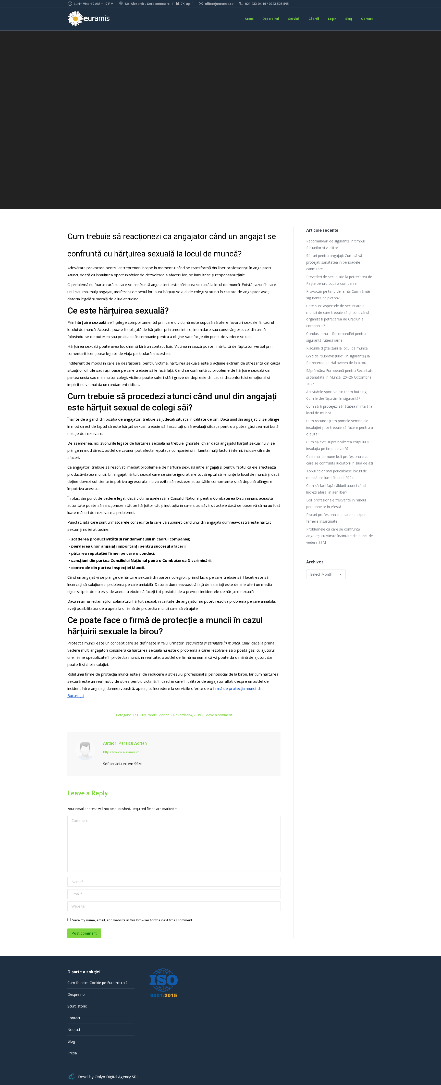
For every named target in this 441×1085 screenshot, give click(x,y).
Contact (73, 1017)
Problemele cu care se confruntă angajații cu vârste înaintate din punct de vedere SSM (339, 536)
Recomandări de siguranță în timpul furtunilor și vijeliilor (335, 244)
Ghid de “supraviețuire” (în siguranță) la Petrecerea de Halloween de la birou (338, 359)
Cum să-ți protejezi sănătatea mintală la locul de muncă (339, 409)
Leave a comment (218, 715)
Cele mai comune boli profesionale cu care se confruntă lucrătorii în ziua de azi (339, 460)
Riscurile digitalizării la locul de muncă (337, 348)
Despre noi (76, 994)
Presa (72, 1053)
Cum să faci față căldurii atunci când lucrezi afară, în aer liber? (336, 489)
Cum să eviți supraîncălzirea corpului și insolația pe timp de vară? (338, 445)
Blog (135, 715)
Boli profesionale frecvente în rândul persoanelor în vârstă (336, 503)
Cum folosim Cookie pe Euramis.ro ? (97, 982)
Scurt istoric (77, 1006)
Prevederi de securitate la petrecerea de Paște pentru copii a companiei (339, 280)
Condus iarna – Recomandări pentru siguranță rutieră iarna (336, 337)
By (155, 715)
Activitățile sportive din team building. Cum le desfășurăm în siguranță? (336, 395)
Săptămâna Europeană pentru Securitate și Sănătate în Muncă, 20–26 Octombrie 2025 (339, 377)
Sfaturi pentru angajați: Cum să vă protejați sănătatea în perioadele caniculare (334, 262)
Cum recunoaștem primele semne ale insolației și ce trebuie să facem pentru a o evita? (339, 427)
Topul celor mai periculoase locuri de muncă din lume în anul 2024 (336, 474)
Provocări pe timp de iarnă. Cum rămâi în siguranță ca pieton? (340, 294)
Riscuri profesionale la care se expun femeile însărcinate (336, 518)
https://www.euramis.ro (121, 752)
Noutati (73, 1029)
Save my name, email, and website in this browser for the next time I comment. (132, 920)
